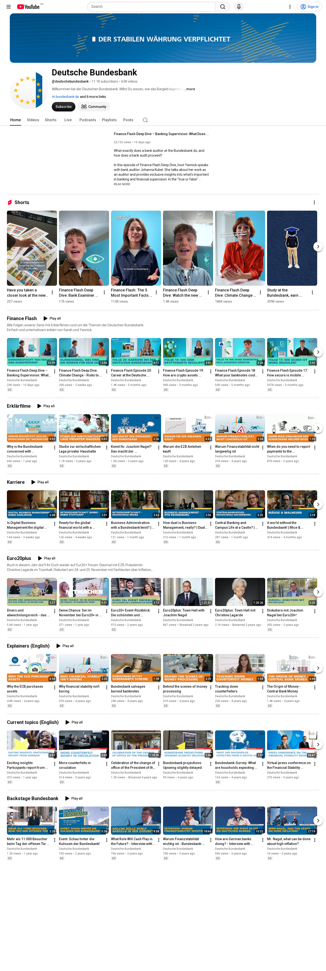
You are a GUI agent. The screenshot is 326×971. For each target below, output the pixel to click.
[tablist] (163, 120)
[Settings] (290, 7)
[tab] (15, 120)
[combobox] (152, 7)
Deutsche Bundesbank (22, 380)
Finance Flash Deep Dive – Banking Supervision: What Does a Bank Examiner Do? (162, 134)
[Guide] (8, 7)
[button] (122, 184)
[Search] (222, 6)
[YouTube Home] (28, 6)
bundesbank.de (67, 97)
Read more (122, 184)
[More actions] (314, 202)
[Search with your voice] (239, 6)
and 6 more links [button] (93, 97)
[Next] (318, 246)
